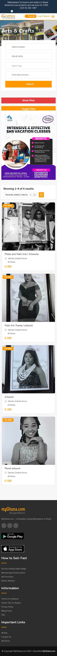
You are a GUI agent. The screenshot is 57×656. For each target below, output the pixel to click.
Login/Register (44, 16)
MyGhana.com (48, 651)
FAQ (3, 615)
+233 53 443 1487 (28, 8)
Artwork (9, 397)
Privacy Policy (7, 607)
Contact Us (6, 637)
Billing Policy (6, 611)
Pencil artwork (12, 468)
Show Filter (28, 100)
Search (30, 84)
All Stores (5, 641)
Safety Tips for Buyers (11, 603)
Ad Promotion (7, 577)
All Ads (4, 633)
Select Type (17, 66)
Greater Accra (21, 258)
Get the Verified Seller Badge (13, 569)
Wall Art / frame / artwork (19, 325)
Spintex (11, 258)
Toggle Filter (28, 109)
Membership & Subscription (13, 573)
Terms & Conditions (10, 599)
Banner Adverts (8, 581)
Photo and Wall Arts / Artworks (22, 254)
